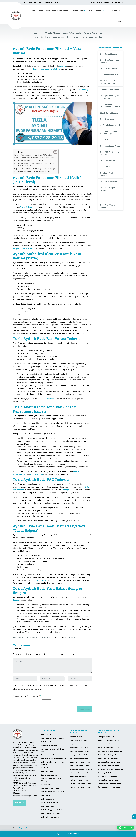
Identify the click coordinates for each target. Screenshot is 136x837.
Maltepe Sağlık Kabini (24, 828)
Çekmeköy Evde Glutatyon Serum (110, 751)
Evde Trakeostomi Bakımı (107, 197)
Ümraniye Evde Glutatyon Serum (109, 784)
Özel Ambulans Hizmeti (110, 125)
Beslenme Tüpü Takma (109, 89)
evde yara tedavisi (49, 398)
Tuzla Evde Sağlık (28, 207)
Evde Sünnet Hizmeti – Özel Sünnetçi (109, 132)
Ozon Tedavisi (106, 140)
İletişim (118, 21)
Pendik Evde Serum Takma (79, 766)
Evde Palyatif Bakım (108, 182)
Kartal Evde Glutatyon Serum (108, 758)
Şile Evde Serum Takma (77, 776)
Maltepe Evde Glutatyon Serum (109, 762)
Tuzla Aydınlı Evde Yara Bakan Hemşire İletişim (32, 171)
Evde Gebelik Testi (107, 161)
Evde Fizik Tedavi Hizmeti (107, 206)
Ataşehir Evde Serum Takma (79, 744)
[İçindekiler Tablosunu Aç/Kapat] (54, 152)
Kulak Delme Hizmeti (109, 113)
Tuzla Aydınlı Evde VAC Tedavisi (27, 166)
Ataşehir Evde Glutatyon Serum (109, 744)
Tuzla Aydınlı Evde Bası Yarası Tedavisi (29, 160)
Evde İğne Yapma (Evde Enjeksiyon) (110, 97)
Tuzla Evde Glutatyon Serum (108, 780)
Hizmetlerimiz (78, 10)
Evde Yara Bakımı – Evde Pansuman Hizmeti (110, 105)
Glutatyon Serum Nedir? (106, 737)
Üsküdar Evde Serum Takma (79, 787)
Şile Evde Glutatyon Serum (107, 776)
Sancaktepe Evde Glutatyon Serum (110, 769)
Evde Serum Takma (76, 737)
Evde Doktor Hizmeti (108, 69)
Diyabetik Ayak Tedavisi (106, 174)
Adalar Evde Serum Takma (78, 740)
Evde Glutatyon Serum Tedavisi (109, 61)
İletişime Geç (19, 803)
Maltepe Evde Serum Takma (79, 762)
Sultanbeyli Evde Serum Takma (80, 773)
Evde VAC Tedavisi (108, 167)
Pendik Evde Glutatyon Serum (108, 766)
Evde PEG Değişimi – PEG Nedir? (110, 189)
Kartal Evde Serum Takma (78, 758)
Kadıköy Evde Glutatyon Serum (109, 755)
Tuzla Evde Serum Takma (78, 780)
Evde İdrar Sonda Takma (110, 146)
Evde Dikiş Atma (107, 119)
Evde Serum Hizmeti (108, 54)
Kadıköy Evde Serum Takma (79, 755)
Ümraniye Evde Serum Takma (80, 784)
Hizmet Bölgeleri (96, 10)
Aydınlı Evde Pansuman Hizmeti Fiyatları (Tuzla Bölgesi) (35, 168)
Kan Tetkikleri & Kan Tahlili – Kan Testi (109, 82)
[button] (125, 828)
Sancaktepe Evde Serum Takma (80, 769)
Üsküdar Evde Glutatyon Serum (109, 787)
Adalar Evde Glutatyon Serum (108, 740)
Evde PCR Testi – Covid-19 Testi (110, 153)
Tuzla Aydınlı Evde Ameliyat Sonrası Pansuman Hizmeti (35, 163)
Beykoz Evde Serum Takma (79, 747)
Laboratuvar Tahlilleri (109, 75)
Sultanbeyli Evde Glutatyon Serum (110, 773)
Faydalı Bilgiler (114, 10)
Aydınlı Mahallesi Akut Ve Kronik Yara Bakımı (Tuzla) (34, 158)
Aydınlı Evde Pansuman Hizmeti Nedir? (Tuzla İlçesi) (34, 155)
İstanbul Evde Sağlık (30, 637)
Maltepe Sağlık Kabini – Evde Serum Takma (50, 10)
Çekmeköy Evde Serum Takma (80, 751)
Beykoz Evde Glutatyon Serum (108, 747)
